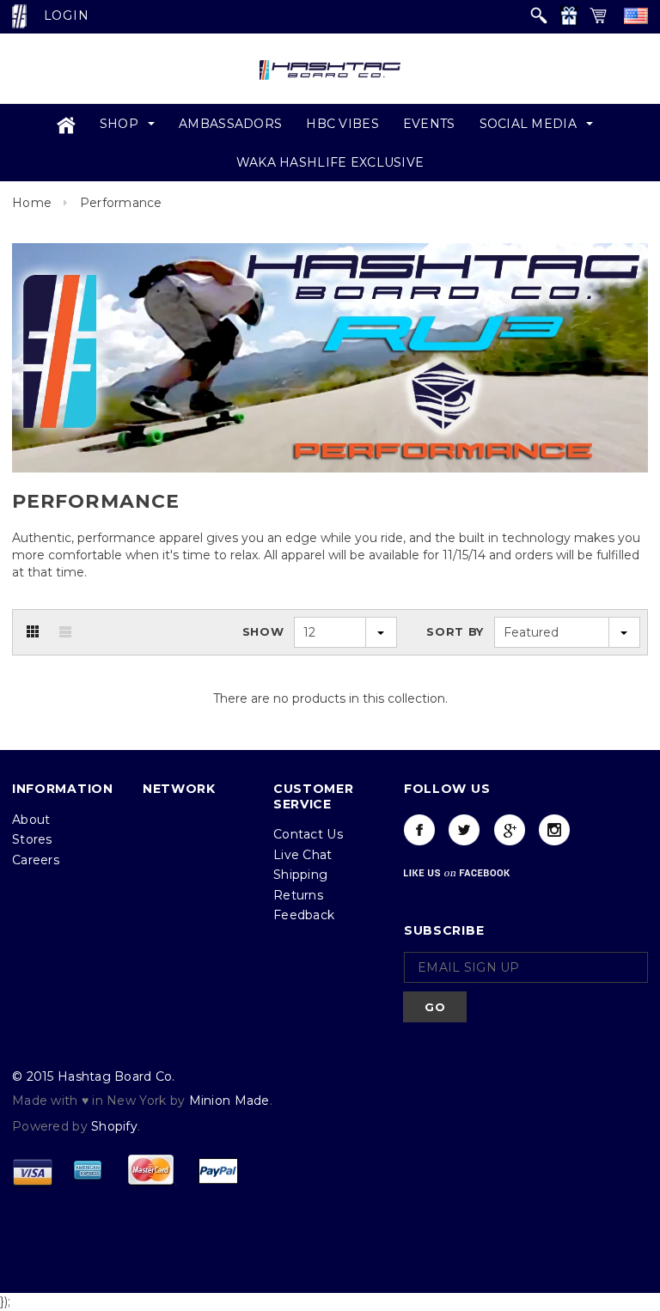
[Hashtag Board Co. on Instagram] (554, 847)
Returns (298, 913)
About (31, 837)
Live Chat (303, 873)
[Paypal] (218, 1188)
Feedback (303, 934)
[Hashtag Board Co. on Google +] (509, 847)
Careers (35, 878)
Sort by (455, 650)
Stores (32, 858)
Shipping (300, 893)
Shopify (114, 1144)
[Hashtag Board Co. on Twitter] (464, 847)
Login (66, 15)
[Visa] (32, 1188)
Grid (33, 650)
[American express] (87, 1188)
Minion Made (229, 1118)
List (65, 650)
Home (32, 221)
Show (263, 650)
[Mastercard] (150, 1188)
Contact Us (308, 853)
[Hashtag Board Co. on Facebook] (419, 847)
